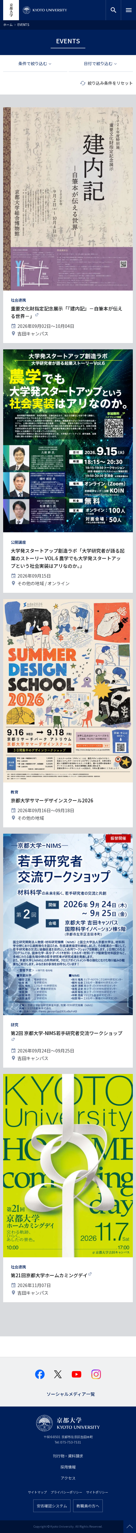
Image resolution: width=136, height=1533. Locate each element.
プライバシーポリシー (66, 1492)
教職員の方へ (88, 1505)
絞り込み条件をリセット (110, 83)
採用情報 (68, 1466)
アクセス (68, 1478)
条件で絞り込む (32, 63)
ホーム (8, 24)
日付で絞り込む (98, 63)
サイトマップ (37, 1492)
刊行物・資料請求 (68, 1455)
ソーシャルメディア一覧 (70, 1393)
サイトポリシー (97, 1492)
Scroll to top (129, 1526)
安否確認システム (52, 1505)
